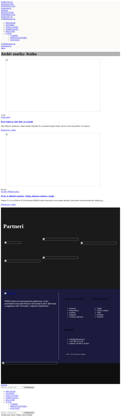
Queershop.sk (6, 8)
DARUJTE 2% (7, 2)
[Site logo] (8, 19)
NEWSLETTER (7, 4)
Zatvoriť (4, 385)
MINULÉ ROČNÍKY (18, 38)
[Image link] (10, 294)
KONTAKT (15, 40)
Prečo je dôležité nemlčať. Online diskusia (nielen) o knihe (27, 196)
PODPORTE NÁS (8, 6)
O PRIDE (14, 36)
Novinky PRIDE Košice (10, 192)
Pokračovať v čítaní (8, 130)
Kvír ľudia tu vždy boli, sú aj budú (17, 121)
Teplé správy (6, 117)
